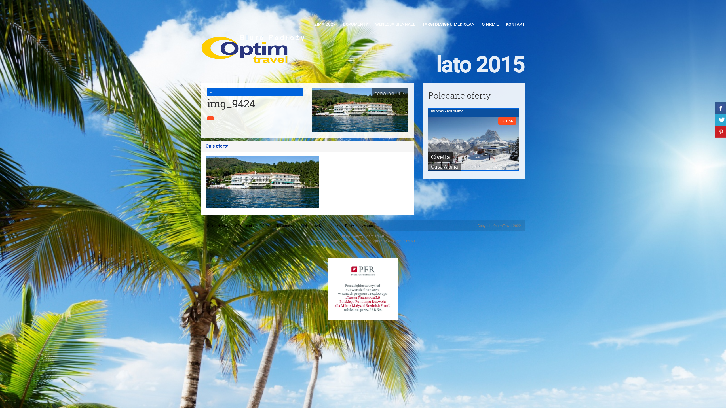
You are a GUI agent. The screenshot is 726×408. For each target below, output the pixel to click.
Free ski (507, 120)
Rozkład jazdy (311, 225)
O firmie (490, 24)
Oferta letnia (244, 225)
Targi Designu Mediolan (448, 24)
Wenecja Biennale (395, 24)
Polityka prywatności (361, 225)
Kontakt (515, 24)
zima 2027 (325, 24)
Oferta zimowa (218, 225)
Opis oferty (217, 146)
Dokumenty (355, 24)
